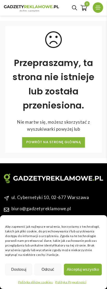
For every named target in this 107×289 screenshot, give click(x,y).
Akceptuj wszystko (83, 269)
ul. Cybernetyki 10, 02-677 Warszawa (50, 197)
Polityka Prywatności (70, 282)
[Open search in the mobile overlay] (74, 7)
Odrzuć (48, 269)
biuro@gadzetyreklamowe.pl (41, 208)
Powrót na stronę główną (53, 142)
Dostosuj (18, 269)
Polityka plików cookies (35, 282)
